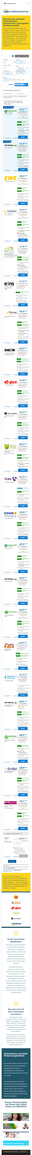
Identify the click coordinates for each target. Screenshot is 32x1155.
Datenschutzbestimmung (11, 1151)
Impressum (23, 1151)
